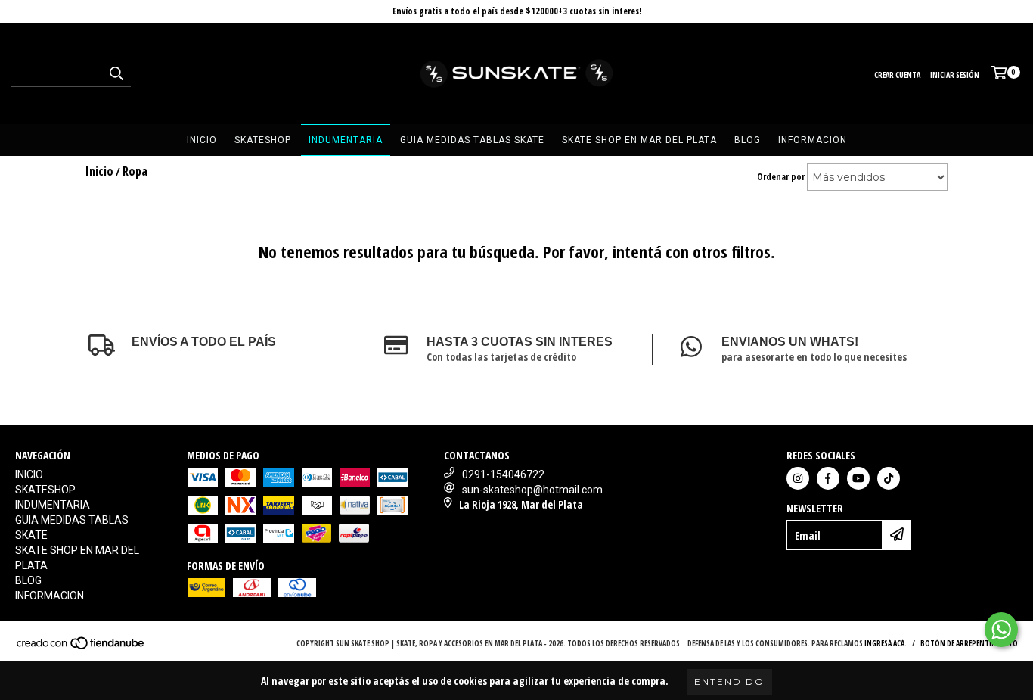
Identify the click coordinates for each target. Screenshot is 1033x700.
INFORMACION (812, 140)
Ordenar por (781, 176)
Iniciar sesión (954, 75)
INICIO (202, 140)
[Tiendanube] (81, 647)
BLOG (747, 140)
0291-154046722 (503, 474)
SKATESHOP (262, 140)
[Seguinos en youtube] (858, 478)
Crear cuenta (897, 75)
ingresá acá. (885, 643)
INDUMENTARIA (346, 140)
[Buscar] (116, 73)
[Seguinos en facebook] (828, 478)
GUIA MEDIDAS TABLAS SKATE (472, 140)
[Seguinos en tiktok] (888, 478)
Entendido (729, 681)
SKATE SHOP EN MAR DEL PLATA (639, 140)
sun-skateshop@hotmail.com (532, 490)
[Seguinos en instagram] (797, 478)
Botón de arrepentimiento (969, 643)
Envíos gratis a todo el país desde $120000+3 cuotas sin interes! (516, 11)
